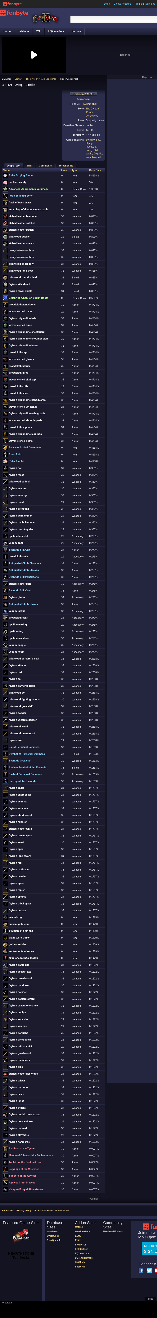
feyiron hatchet (17, 992)
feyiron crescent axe (21, 1121)
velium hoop (16, 651)
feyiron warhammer (20, 515)
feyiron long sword (20, 855)
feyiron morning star (21, 529)
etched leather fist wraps (23, 1073)
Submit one (89, 103)
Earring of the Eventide (22, 781)
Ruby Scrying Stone (21, 175)
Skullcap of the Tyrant (22, 1148)
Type (74, 170)
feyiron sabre (16, 787)
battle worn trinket (19, 937)
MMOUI (79, 1227)
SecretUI (80, 1266)
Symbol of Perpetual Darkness (27, 753)
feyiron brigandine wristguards (27, 413)
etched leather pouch (21, 229)
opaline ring (16, 631)
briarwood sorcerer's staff (24, 658)
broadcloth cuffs (18, 386)
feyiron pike (16, 1066)
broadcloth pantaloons (22, 304)
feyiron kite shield (19, 284)
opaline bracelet (18, 536)
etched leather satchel (22, 223)
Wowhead (52, 1231)
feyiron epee (16, 849)
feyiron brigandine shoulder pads (28, 338)
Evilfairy (90, 139)
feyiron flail (15, 468)
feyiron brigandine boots (23, 345)
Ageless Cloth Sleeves (22, 1182)
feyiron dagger (17, 713)
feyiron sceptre (17, 488)
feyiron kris (15, 740)
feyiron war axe (18, 1026)
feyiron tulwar (17, 1080)
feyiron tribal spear (20, 903)
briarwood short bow (21, 263)
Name (6, 170)
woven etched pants (20, 311)
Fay (98, 139)
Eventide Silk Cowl (20, 590)
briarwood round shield (23, 277)
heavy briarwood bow (21, 250)
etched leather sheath (21, 243)
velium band (16, 542)
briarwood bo (17, 692)
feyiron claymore (19, 1135)
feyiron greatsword (20, 1053)
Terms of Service (43, 1210)
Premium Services (145, 3)
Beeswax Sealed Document (25, 447)
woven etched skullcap (22, 379)
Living (89, 150)
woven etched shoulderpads (25, 420)
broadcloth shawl (19, 393)
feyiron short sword (20, 815)
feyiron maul (16, 502)
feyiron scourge (18, 495)
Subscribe (7, 1210)
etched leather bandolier (23, 216)
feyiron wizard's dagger (23, 719)
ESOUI (78, 1236)
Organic (98, 153)
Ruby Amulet (16, 461)
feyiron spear (16, 883)
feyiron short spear (20, 794)
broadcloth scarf (18, 617)
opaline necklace (19, 638)
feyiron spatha (17, 896)
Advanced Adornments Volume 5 (28, 189)
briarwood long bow (21, 270)
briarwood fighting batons (24, 699)
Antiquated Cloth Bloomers (25, 563)
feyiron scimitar (18, 801)
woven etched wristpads (23, 406)
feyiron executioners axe (23, 1005)
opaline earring (18, 624)
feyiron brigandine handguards (27, 399)
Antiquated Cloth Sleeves (24, 570)
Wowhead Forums (113, 1231)
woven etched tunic (20, 325)
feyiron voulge (17, 1012)
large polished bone (21, 195)
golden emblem (18, 944)
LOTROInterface (84, 1258)
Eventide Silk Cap (19, 549)
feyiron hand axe (19, 985)
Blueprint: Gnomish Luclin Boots (28, 297)
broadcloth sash (18, 556)
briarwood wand (18, 726)
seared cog (15, 917)
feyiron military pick (21, 1046)
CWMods (80, 1262)
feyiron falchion (18, 821)
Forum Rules (62, 1210)
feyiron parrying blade (22, 685)
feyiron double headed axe (24, 1114)
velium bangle (17, 645)
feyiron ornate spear (21, 835)
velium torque (17, 611)
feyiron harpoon (18, 1087)
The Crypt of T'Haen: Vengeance (41, 79)
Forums (76, 31)
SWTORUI (80, 1244)
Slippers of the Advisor (22, 1175)
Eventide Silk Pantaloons (24, 576)
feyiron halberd (18, 1128)
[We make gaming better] (12, 4)
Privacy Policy (23, 1210)
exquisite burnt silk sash (23, 957)
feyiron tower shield (20, 291)
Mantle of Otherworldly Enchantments (31, 1155)
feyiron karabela (18, 808)
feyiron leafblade (19, 869)
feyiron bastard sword (22, 998)
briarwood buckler (19, 236)
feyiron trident (17, 1107)
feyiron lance (16, 1100)
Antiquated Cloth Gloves (23, 604)
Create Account (122, 3)
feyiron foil (15, 862)
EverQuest (53, 1236)
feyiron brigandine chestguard (27, 332)
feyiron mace (16, 474)
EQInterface (81, 1249)
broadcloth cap (18, 352)
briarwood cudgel (19, 481)
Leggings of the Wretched (24, 1169)
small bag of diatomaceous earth (28, 209)
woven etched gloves (21, 359)
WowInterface (82, 1231)
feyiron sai (15, 678)
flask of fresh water (20, 202)
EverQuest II (53, 1240)
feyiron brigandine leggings (25, 434)
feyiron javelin (17, 876)
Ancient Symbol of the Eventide (27, 767)
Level (64, 170)
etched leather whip (20, 828)
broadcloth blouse (19, 366)
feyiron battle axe (19, 964)
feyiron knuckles (18, 1019)
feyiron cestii (16, 1094)
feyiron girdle (17, 597)
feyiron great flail (19, 508)
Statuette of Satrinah (21, 930)
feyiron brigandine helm (23, 318)
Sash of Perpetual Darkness (25, 774)
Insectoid (91, 146)
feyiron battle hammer (22, 522)
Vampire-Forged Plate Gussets (27, 1189)
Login (107, 3)
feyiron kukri (16, 842)
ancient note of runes (21, 951)
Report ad (125, 55)
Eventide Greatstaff (20, 760)
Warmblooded (93, 157)
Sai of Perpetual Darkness (24, 747)
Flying (89, 143)
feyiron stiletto (17, 665)
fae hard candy (17, 182)
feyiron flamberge (19, 1141)
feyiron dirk (15, 672)
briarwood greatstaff (21, 706)
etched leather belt (20, 583)
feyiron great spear (20, 1039)
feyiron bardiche (18, 1033)
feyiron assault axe (20, 971)
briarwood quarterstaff (22, 733)
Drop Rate (95, 170)
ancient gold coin (19, 924)
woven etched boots (21, 440)
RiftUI (78, 1240)
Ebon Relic (15, 454)
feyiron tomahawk (19, 1060)
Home (7, 31)
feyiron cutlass (17, 910)
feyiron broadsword (20, 978)
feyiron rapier (17, 890)
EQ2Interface (56, 31)
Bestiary (18, 79)
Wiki (38, 31)
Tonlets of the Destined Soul (25, 1162)
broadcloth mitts (18, 372)
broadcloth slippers (20, 427)
